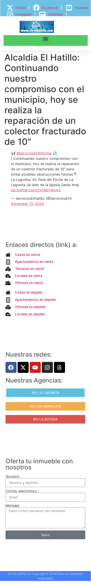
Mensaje (12, 505)
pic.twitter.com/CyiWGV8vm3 (36, 190)
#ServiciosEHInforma (34, 153)
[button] (45, 38)
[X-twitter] (23, 367)
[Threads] (59, 367)
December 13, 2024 (27, 203)
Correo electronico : (22, 491)
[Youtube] (35, 367)
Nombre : (13, 476)
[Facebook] (11, 367)
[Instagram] (47, 367)
